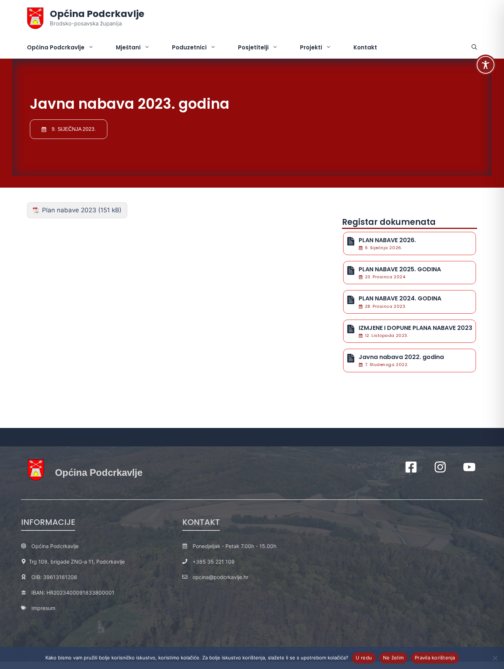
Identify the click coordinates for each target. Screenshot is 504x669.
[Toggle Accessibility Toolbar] (485, 64)
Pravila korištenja (435, 658)
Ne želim (393, 658)
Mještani (128, 47)
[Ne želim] (494, 658)
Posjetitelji (253, 47)
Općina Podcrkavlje (97, 13)
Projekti (311, 47)
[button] (474, 47)
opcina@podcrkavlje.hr (220, 577)
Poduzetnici (189, 47)
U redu (364, 658)
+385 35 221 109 (214, 561)
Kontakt (365, 47)
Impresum (43, 608)
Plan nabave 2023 (69, 210)
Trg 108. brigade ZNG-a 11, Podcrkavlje (77, 561)
